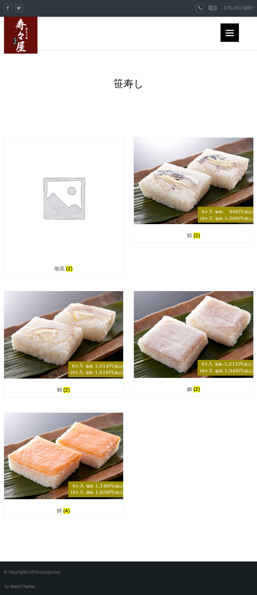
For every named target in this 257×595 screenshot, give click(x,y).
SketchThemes (22, 586)
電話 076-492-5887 (230, 8)
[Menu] (230, 32)
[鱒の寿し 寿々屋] (20, 35)
